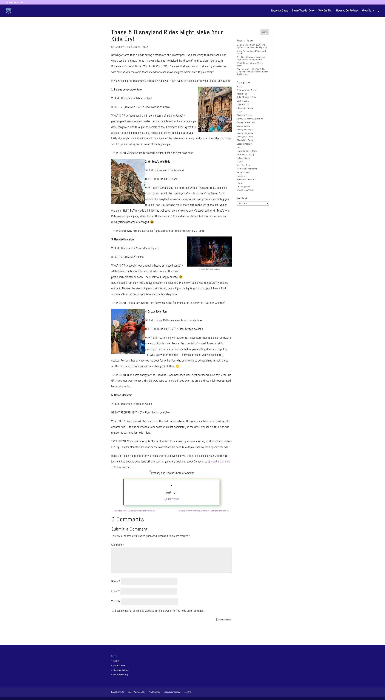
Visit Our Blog (325, 10)
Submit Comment (224, 619)
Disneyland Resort (245, 140)
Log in (116, 661)
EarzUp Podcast (244, 144)
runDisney (241, 176)
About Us (366, 10)
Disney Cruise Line (246, 122)
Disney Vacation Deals (303, 10)
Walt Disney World (245, 190)
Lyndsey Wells (123, 47)
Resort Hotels (243, 172)
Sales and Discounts (246, 179)
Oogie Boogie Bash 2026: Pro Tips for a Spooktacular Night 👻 (252, 46)
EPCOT (240, 147)
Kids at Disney (243, 158)
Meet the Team (244, 165)
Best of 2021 (243, 101)
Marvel (240, 161)
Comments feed (121, 670)
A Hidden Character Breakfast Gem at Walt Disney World (251, 58)
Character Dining (245, 108)
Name (115, 581)
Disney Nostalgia (245, 129)
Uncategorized (244, 186)
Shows (240, 183)
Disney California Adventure (250, 118)
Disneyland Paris (245, 136)
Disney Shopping (245, 133)
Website (116, 601)
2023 (239, 86)
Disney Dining (243, 126)
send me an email (221, 461)
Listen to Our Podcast (347, 10)
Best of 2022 (243, 104)
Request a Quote (279, 10)
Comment (117, 545)
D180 (239, 111)
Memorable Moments (247, 169)
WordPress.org (120, 674)
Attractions (242, 94)
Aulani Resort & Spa (246, 97)
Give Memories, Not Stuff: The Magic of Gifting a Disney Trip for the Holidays (252, 71)
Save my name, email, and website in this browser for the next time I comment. (160, 611)
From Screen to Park (247, 151)
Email (115, 591)
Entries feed (119, 665)
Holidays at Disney (245, 154)
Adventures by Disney (247, 90)
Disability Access (244, 115)
